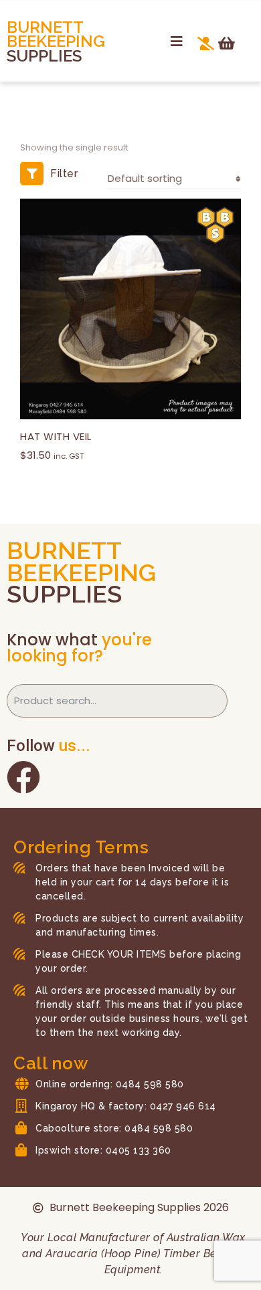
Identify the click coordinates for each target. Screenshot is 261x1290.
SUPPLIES (44, 56)
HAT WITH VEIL (56, 436)
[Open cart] (227, 43)
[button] (177, 41)
